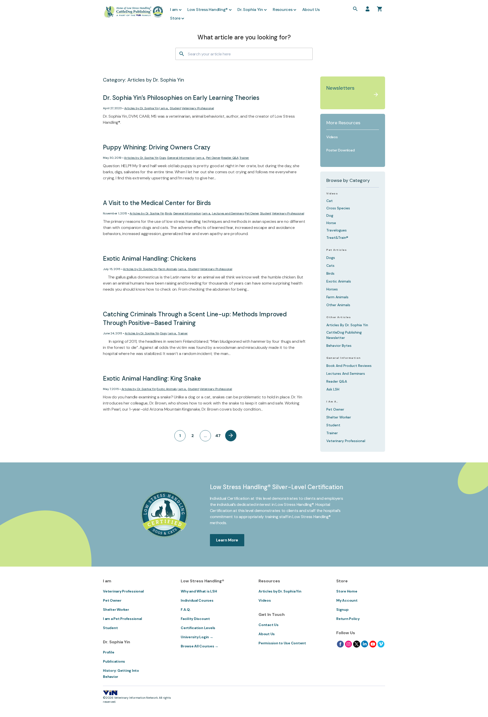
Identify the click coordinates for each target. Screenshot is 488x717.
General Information (181, 158)
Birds (168, 213)
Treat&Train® (337, 237)
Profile (108, 652)
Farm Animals (167, 269)
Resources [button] (283, 9)
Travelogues (336, 230)
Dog (329, 215)
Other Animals (338, 305)
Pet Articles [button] (336, 250)
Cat (329, 200)
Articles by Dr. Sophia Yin (141, 108)
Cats (330, 265)
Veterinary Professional (198, 108)
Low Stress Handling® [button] (207, 9)
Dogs (162, 158)
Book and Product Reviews (349, 365)
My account (367, 9)
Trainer (244, 158)
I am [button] (174, 9)
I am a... (164, 108)
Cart (380, 9)
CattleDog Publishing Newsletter (344, 335)
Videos (332, 193)
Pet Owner (213, 158)
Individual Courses (197, 600)
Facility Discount (195, 618)
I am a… (332, 401)
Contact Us (268, 624)
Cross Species (338, 208)
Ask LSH (332, 389)
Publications (114, 661)
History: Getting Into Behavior (121, 673)
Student (175, 108)
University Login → (197, 637)
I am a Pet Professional (122, 618)
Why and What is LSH (199, 591)
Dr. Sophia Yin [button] (250, 9)
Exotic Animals (167, 389)
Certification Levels (198, 628)
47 (218, 435)
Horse (331, 223)
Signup (342, 609)
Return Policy (348, 618)
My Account (347, 600)
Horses (332, 289)
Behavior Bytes (339, 345)
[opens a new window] (340, 644)
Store (175, 18)
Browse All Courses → (199, 646)
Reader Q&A (230, 158)
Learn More (227, 540)
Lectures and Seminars (228, 213)
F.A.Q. (186, 609)
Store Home (346, 591)
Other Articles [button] (338, 317)
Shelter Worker (338, 417)
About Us (266, 634)
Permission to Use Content (282, 643)
